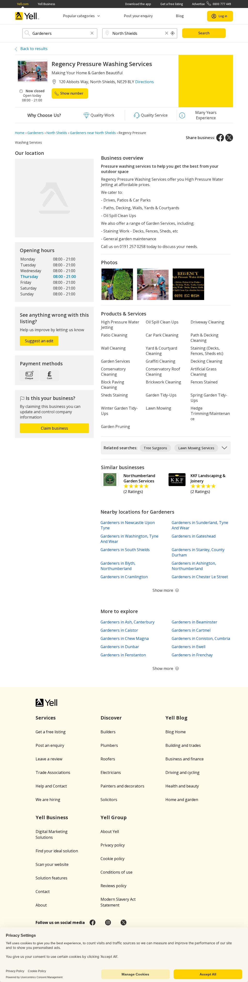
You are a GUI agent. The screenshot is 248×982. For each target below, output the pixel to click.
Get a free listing (171, 4)
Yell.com (23, 4)
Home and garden (181, 799)
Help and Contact (51, 786)
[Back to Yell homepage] (27, 16)
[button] (92, 33)
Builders (108, 732)
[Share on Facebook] (220, 138)
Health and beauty (182, 786)
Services (46, 717)
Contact (43, 891)
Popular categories (79, 16)
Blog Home (175, 732)
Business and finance (184, 759)
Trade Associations (53, 772)
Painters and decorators (122, 786)
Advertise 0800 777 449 (211, 4)
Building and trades (183, 745)
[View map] (54, 198)
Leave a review (49, 759)
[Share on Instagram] (108, 922)
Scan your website (52, 864)
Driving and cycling (182, 772)
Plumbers (109, 745)
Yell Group (114, 817)
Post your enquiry (138, 16)
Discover (111, 717)
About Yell (110, 831)
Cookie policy (112, 858)
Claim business (54, 428)
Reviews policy (113, 885)
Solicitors (109, 799)
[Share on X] (229, 138)
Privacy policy (113, 845)
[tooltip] (172, 33)
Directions (144, 81)
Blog (180, 16)
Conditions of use (116, 872)
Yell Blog (176, 717)
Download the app (138, 4)
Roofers (108, 759)
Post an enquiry (50, 745)
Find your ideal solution (57, 851)
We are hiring (48, 799)
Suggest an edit (39, 341)
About (41, 905)
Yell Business (46, 4)
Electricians (111, 772)
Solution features (51, 878)
